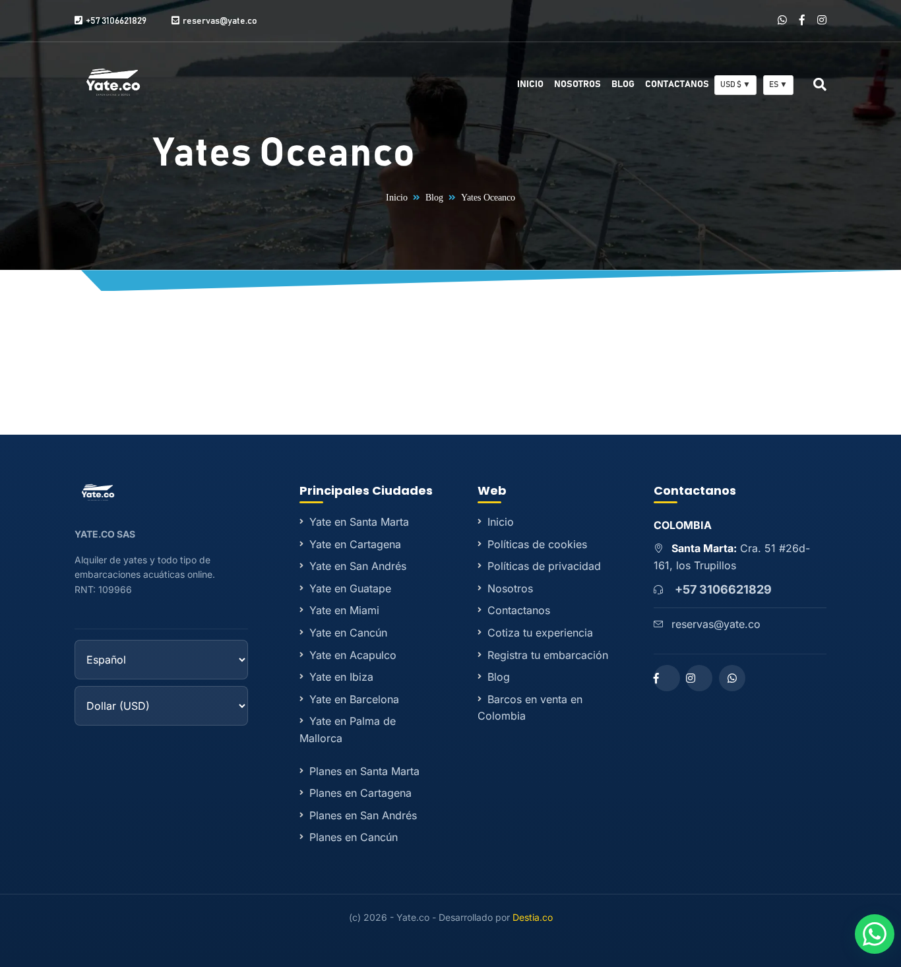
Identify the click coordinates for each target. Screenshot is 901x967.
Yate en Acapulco (352, 655)
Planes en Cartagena (360, 792)
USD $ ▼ (735, 84)
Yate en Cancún (348, 632)
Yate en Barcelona (354, 699)
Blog (623, 84)
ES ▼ (778, 84)
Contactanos (677, 84)
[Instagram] (821, 20)
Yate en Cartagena (355, 544)
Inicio (530, 84)
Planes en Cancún (353, 837)
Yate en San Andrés (357, 566)
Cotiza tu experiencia (540, 632)
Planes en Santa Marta (364, 771)
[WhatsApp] (782, 20)
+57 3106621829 (723, 589)
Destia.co (533, 917)
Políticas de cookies (537, 544)
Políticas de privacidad (544, 566)
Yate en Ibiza (341, 676)
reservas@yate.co (716, 624)
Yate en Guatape (350, 588)
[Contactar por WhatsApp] (874, 934)
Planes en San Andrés (363, 815)
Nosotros (577, 84)
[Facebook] (802, 20)
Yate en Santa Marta (359, 521)
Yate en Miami (344, 610)
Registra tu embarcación (547, 655)
